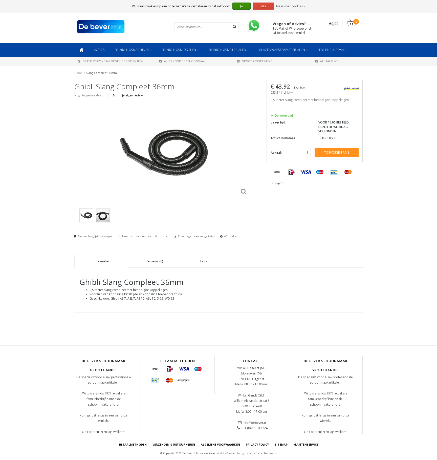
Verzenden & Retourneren (173, 444)
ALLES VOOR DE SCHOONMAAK (185, 61)
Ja (241, 6)
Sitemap (281, 444)
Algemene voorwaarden (220, 444)
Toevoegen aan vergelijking (196, 236)
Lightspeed (247, 453)
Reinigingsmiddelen (179, 50)
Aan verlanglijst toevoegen (96, 236)
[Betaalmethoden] (277, 172)
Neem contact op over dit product (145, 236)
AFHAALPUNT (329, 61)
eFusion (272, 453)
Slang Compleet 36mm (101, 73)
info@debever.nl (255, 423)
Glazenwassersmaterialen (282, 50)
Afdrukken (231, 236)
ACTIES (99, 50)
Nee (263, 6)
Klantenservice (305, 444)
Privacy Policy (257, 444)
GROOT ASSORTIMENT (257, 61)
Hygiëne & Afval (331, 50)
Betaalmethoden (133, 444)
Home (78, 73)
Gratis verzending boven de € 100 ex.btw (112, 61)
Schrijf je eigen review (128, 95)
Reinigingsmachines (132, 50)
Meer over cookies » (290, 6)
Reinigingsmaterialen (227, 50)
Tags (203, 261)
